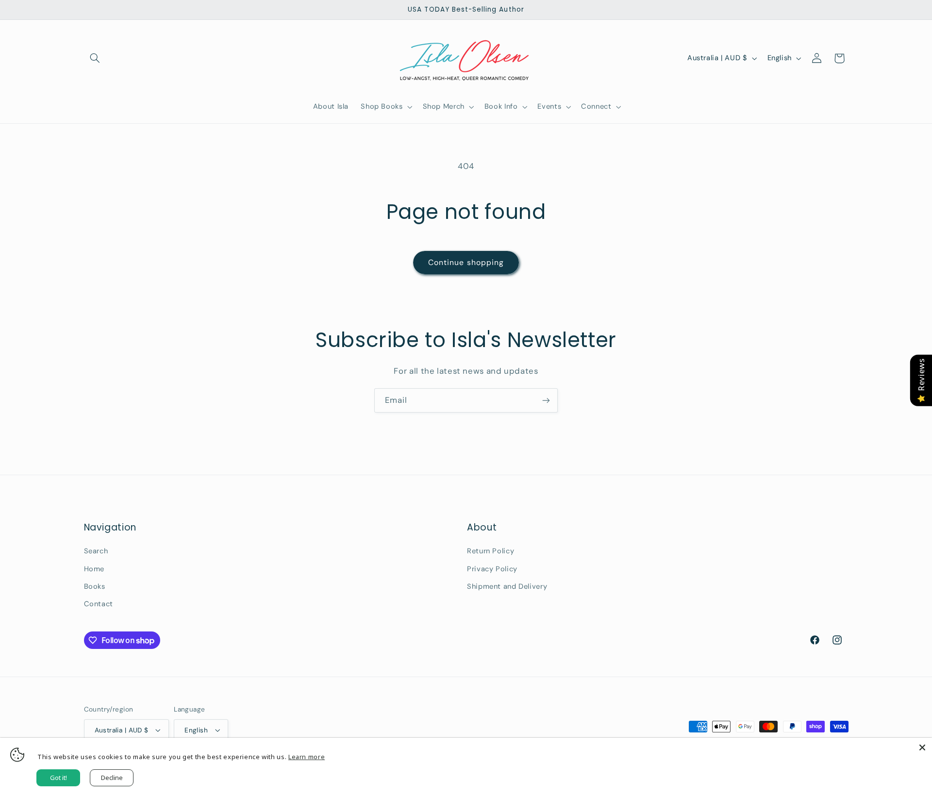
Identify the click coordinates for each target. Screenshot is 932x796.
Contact (98, 604)
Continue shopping (466, 262)
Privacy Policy (492, 569)
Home (94, 569)
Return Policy (490, 551)
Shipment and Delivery (507, 586)
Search (96, 551)
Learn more (306, 756)
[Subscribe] (546, 400)
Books (94, 586)
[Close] (922, 747)
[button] (95, 58)
